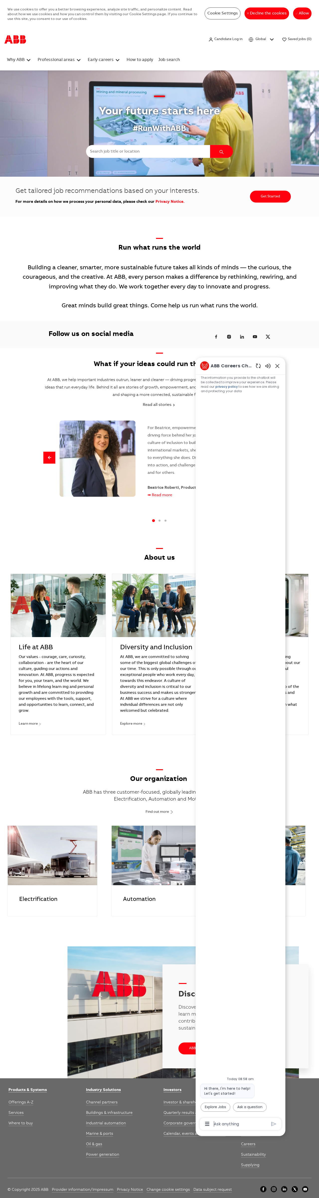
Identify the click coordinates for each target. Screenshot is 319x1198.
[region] (240, 744)
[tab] (153, 520)
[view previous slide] (49, 458)
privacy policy (226, 386)
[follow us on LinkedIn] (241, 336)
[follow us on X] (267, 336)
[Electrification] (52, 871)
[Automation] (156, 871)
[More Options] (207, 1124)
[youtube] (305, 1189)
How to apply (140, 60)
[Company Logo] (15, 40)
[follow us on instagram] (229, 336)
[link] (27, 1090)
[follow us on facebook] (216, 336)
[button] (225, 39)
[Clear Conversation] (258, 365)
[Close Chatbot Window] (277, 365)
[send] (274, 1124)
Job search (169, 60)
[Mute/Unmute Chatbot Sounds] (268, 365)
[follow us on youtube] (254, 336)
